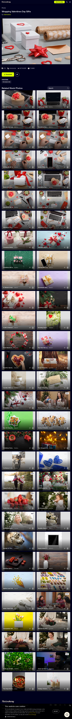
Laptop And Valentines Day (45, 107)
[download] (33, 107)
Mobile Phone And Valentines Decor (48, 167)
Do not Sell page (32, 714)
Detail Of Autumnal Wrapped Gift (47, 367)
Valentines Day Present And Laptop (48, 207)
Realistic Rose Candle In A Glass (47, 528)
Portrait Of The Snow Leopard (11, 548)
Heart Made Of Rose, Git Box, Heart (13, 347)
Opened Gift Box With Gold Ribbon (48, 267)
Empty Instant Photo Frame (46, 548)
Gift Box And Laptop (9, 127)
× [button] (70, 705)
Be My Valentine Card (9, 147)
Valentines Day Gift (43, 127)
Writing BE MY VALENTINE (10, 167)
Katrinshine (7, 14)
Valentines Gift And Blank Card (12, 207)
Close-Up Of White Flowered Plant (13, 668)
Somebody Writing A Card (45, 147)
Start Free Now (59, 2)
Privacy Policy (33, 712)
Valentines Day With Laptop (11, 227)
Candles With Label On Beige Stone (13, 388)
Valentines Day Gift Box (10, 107)
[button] (25, 717)
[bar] (70, 2)
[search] (67, 2)
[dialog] (36, 711)
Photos (4, 8)
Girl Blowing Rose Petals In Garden (48, 508)
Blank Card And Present (10, 187)
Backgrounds (6, 82)
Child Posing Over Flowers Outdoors (48, 488)
